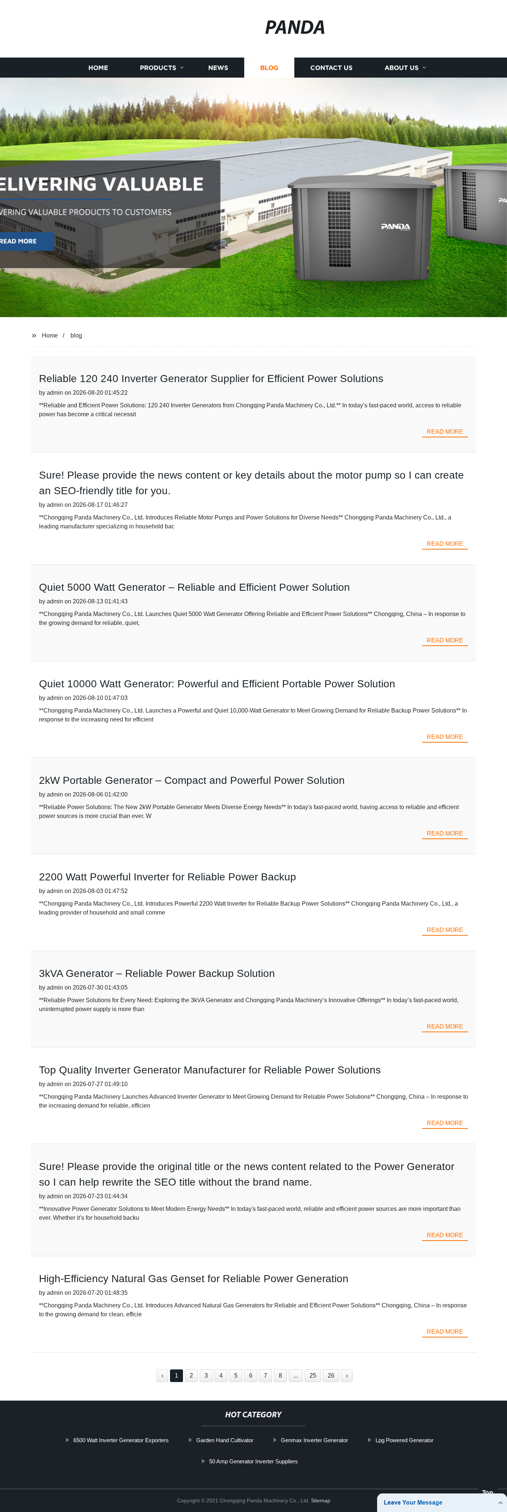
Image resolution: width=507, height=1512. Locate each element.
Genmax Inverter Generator (314, 1440)
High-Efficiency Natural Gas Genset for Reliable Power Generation (194, 1278)
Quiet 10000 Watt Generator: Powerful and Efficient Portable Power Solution (217, 684)
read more (445, 431)
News (218, 67)
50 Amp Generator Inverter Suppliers (253, 1461)
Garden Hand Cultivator (225, 1440)
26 (331, 1375)
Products (158, 67)
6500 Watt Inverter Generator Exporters (121, 1440)
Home (98, 67)
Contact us (331, 67)
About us (402, 67)
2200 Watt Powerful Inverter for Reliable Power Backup (167, 877)
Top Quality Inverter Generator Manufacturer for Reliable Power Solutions (210, 1070)
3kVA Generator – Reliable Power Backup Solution (157, 973)
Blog (269, 67)
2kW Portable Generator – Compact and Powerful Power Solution (192, 780)
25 (313, 1375)
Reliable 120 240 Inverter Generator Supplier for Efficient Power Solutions (211, 378)
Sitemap (320, 1500)
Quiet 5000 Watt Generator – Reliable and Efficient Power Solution (194, 587)
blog (76, 335)
